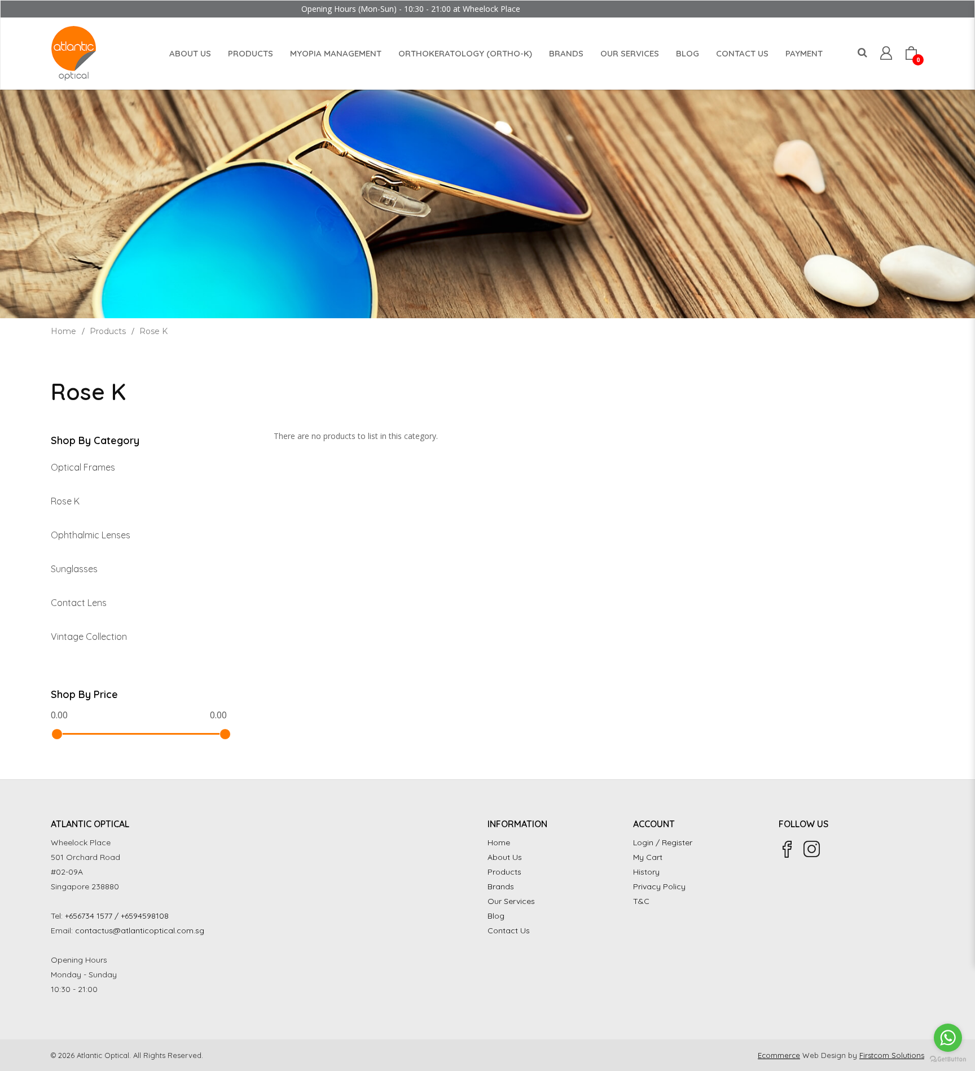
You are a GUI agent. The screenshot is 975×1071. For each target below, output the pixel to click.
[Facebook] (787, 849)
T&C (641, 901)
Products (108, 331)
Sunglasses (74, 568)
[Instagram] (811, 849)
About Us (505, 857)
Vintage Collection (89, 636)
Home (63, 331)
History (646, 872)
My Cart (647, 857)
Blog (496, 916)
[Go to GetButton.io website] (948, 1059)
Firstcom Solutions (891, 1055)
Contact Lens (79, 602)
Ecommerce (779, 1055)
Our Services (511, 901)
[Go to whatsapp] (948, 1038)
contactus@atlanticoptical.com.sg (139, 930)
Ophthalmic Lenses (90, 535)
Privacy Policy (659, 886)
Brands (501, 886)
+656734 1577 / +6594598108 (117, 916)
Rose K (153, 331)
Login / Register (662, 842)
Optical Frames (83, 467)
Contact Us (509, 930)
